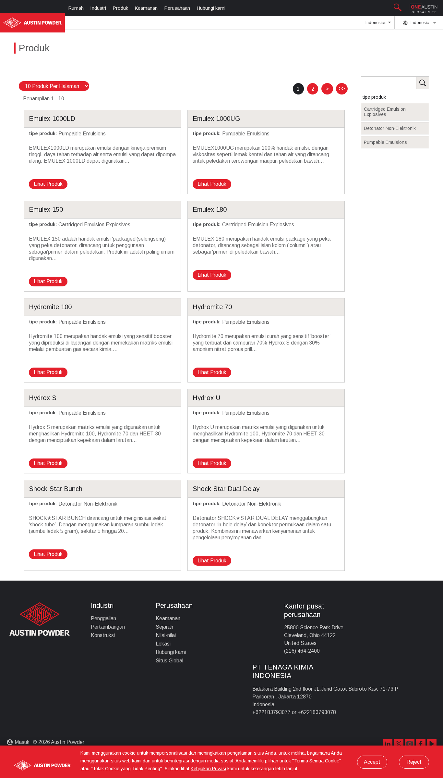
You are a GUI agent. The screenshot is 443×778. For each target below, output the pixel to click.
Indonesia (419, 22)
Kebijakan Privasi (208, 768)
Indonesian (376, 22)
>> (342, 88)
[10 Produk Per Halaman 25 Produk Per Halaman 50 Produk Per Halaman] (54, 86)
